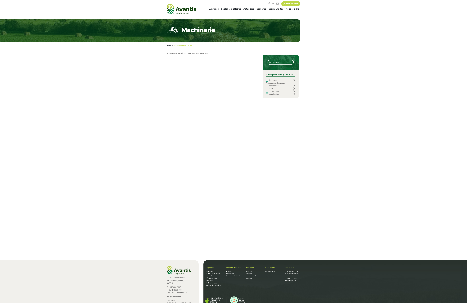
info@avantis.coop (174, 297)
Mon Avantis (292, 3)
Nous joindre (292, 9)
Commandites (276, 9)
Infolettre (249, 273)
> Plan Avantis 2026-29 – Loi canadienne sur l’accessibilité (292, 273)
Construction (274, 91)
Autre (271, 88)
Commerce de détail (233, 276)
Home (169, 46)
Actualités (248, 9)
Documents (289, 268)
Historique (210, 271)
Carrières (261, 9)
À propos (214, 9)
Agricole (229, 271)
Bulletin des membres (213, 285)
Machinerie (230, 273)
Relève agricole (212, 283)
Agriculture (273, 80)
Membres (210, 280)
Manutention (274, 94)
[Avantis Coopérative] (181, 9)
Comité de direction (213, 273)
